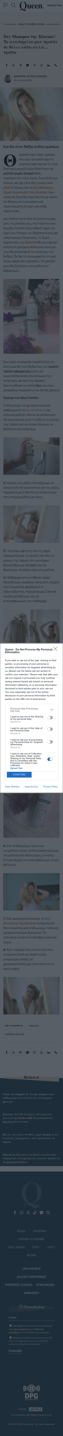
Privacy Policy (50, 786)
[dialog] (31, 718)
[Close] (56, 650)
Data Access (31, 786)
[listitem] (31, 709)
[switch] (50, 717)
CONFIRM (19, 774)
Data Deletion (12, 786)
